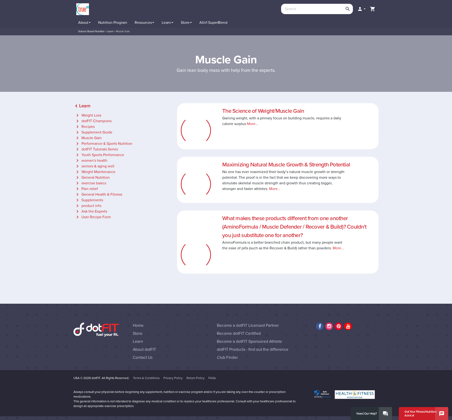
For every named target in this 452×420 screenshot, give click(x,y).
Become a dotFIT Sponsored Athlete (249, 341)
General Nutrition (92, 177)
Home (138, 325)
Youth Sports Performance (99, 155)
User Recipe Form (93, 217)
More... (252, 123)
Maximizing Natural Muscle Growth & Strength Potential (286, 164)
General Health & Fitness (98, 194)
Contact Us (143, 357)
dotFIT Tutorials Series (96, 149)
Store (137, 333)
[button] (361, 9)
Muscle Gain (88, 138)
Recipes (85, 126)
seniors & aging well (94, 166)
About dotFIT (144, 349)
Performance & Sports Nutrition (103, 143)
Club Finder (227, 357)
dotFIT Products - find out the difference (252, 349)
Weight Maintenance (95, 172)
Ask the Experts (91, 211)
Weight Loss (88, 115)
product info (88, 206)
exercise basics (90, 183)
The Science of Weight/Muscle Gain (263, 111)
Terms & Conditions (146, 378)
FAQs (212, 378)
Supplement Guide (93, 132)
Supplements (89, 200)
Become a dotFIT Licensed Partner (248, 325)
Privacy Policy (173, 378)
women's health (91, 160)
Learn (138, 341)
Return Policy (195, 378)
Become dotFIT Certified (239, 333)
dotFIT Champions (93, 121)
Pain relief (86, 189)
